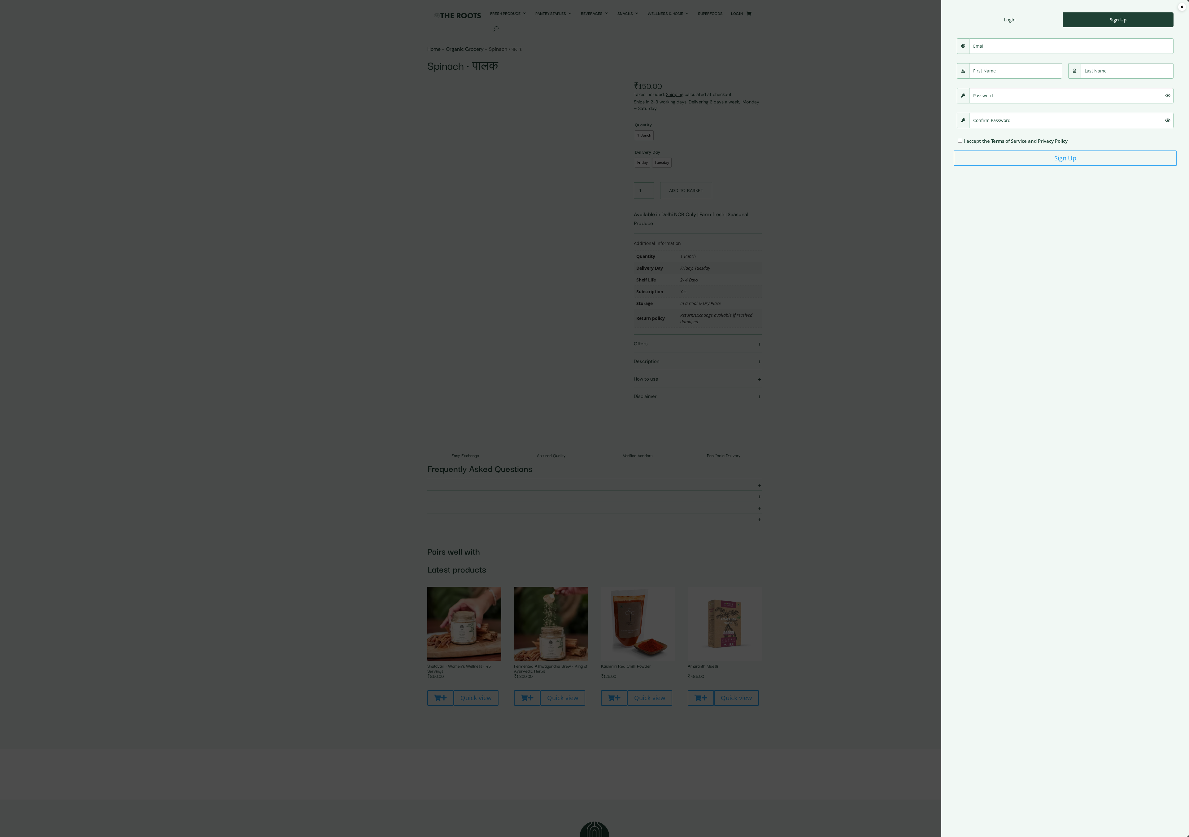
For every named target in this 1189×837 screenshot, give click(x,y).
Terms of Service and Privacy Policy (1029, 141)
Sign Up (1065, 158)
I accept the (1016, 141)
